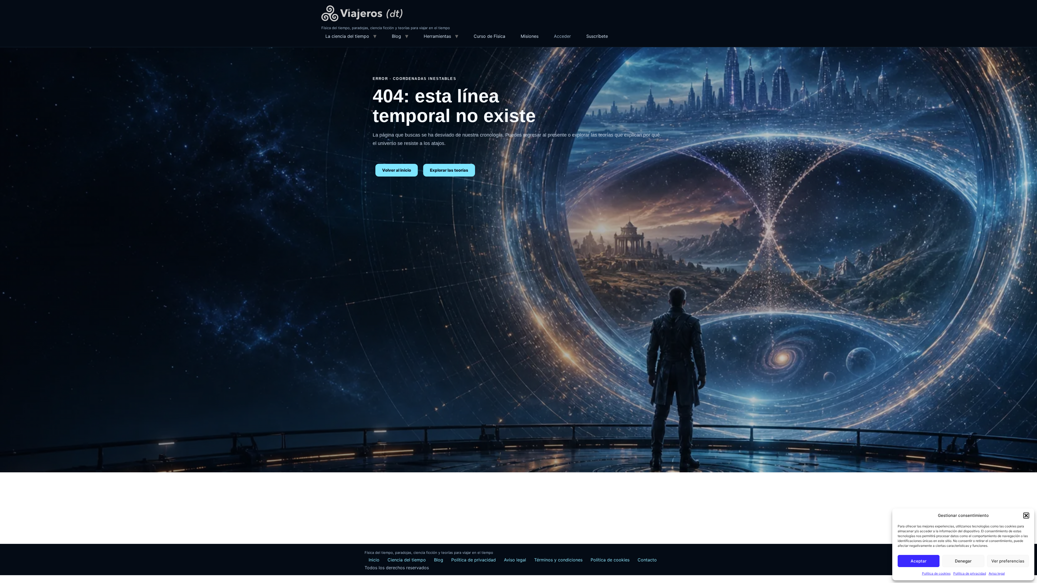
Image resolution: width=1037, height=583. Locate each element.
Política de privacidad (969, 573)
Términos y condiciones (558, 559)
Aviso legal (997, 573)
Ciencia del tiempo (407, 559)
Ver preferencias (1007, 561)
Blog (396, 36)
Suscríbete (597, 36)
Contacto (647, 559)
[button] (1026, 515)
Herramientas (437, 36)
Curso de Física (489, 36)
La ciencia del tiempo (347, 36)
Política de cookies (936, 573)
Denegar (963, 561)
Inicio (374, 559)
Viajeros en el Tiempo (361, 13)
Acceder (562, 36)
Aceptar (919, 561)
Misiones (529, 36)
